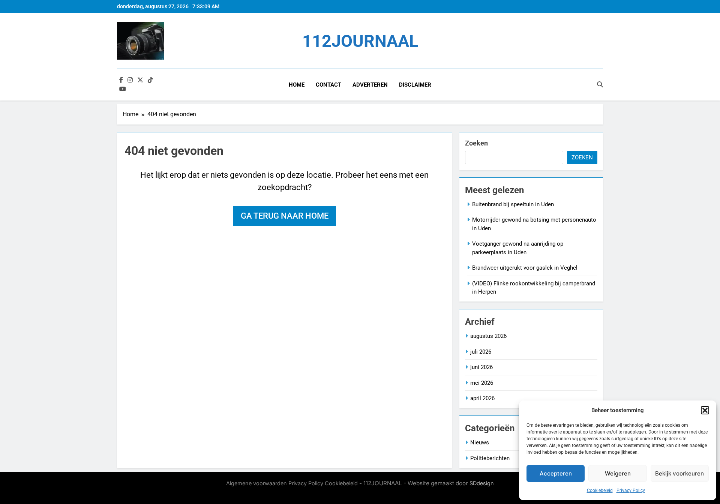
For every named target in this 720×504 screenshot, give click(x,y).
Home (296, 84)
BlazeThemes (295, 492)
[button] (705, 410)
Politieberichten (490, 458)
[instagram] (130, 80)
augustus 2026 (488, 336)
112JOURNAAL (360, 41)
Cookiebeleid (600, 490)
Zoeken (476, 143)
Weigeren (618, 473)
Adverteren (370, 84)
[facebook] (121, 80)
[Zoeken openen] (600, 84)
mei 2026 (481, 383)
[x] (140, 80)
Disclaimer (415, 84)
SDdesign (482, 483)
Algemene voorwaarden (256, 483)
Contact (328, 84)
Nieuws (479, 442)
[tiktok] (150, 80)
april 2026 (482, 398)
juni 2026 (481, 367)
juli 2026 (480, 351)
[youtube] (122, 89)
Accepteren (556, 473)
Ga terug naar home (284, 215)
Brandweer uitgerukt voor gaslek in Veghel (525, 267)
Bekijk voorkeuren (679, 473)
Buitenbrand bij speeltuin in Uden (513, 204)
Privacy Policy (630, 490)
